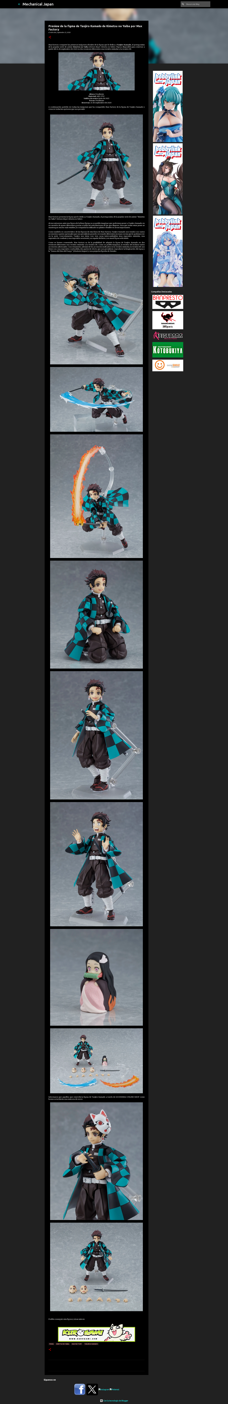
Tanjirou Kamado (91, 1344)
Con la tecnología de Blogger (115, 1401)
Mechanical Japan (38, 4)
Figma (51, 1344)
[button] (49, 37)
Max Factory (77, 1344)
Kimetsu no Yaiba (62, 1344)
